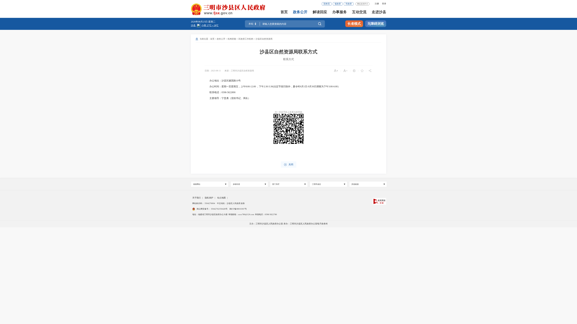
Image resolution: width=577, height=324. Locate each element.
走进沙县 (379, 12)
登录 (384, 4)
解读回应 (320, 12)
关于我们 (196, 198)
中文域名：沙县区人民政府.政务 (231, 203)
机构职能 (232, 39)
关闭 (288, 164)
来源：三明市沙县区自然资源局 (239, 71)
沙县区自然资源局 (264, 39)
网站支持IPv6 (362, 4)
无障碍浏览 (375, 24)
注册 (377, 4)
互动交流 (359, 12)
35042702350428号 (219, 209)
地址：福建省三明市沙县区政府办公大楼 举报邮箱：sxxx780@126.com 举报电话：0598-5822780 (234, 214)
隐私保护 (209, 198)
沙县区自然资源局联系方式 (288, 51)
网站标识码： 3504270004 (203, 203)
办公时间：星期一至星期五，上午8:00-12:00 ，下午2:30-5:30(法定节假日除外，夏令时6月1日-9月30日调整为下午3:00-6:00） (272, 86)
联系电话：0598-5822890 (220, 92)
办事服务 (339, 12)
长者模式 (354, 24)
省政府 (337, 4)
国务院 (327, 4)
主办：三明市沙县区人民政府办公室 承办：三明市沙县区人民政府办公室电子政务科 (288, 224)
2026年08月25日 (199, 21)
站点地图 (221, 198)
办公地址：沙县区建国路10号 (223, 80)
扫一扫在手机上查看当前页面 (288, 112)
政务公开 (300, 12)
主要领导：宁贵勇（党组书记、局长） (227, 98)
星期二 (211, 21)
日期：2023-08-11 (213, 71)
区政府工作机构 (245, 39)
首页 (284, 12)
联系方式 (288, 59)
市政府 (348, 4)
